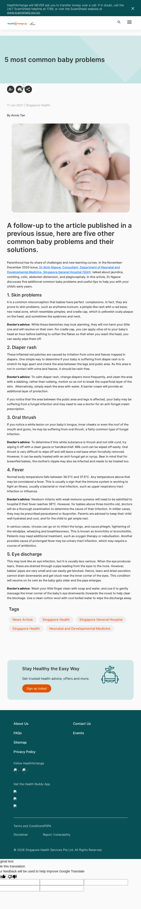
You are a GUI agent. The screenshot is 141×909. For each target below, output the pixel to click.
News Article (22, 620)
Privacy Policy (24, 752)
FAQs (18, 733)
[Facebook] (26, 770)
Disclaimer (21, 834)
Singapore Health (56, 620)
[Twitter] (17, 770)
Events (78, 733)
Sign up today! (37, 688)
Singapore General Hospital (100, 620)
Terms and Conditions (29, 826)
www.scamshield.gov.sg (23, 12)
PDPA (47, 826)
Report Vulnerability (56, 834)
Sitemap (20, 742)
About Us (21, 724)
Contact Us (82, 724)
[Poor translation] (12, 876)
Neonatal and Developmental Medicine (79, 629)
